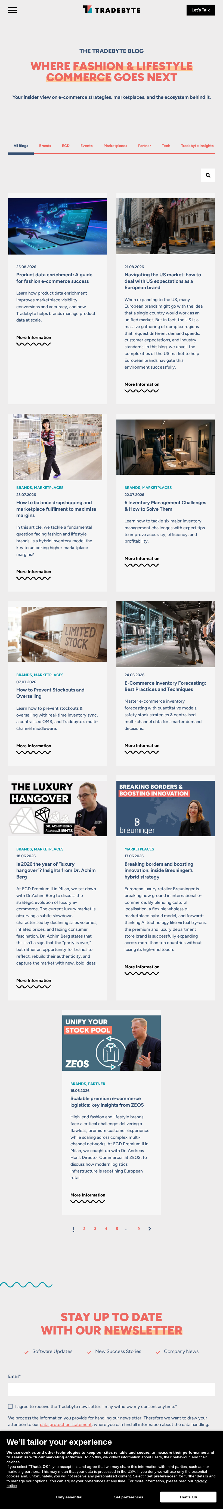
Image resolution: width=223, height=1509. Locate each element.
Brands (46, 145)
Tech (169, 145)
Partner (145, 145)
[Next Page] (149, 1229)
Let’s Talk (200, 10)
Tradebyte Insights (197, 145)
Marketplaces (115, 145)
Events (87, 145)
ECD (68, 145)
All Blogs (20, 145)
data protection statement (66, 1424)
